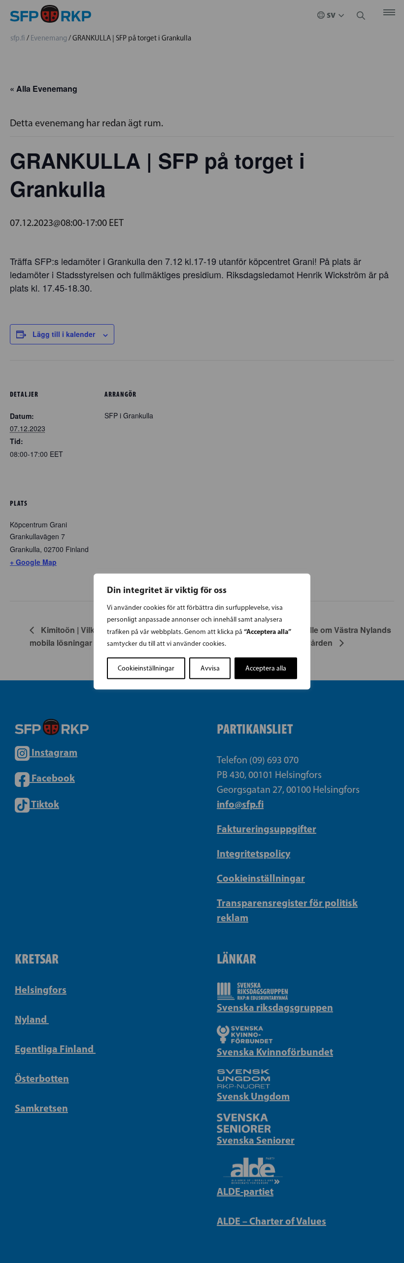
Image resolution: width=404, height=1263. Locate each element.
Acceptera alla (265, 668)
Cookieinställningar (146, 668)
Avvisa (210, 668)
